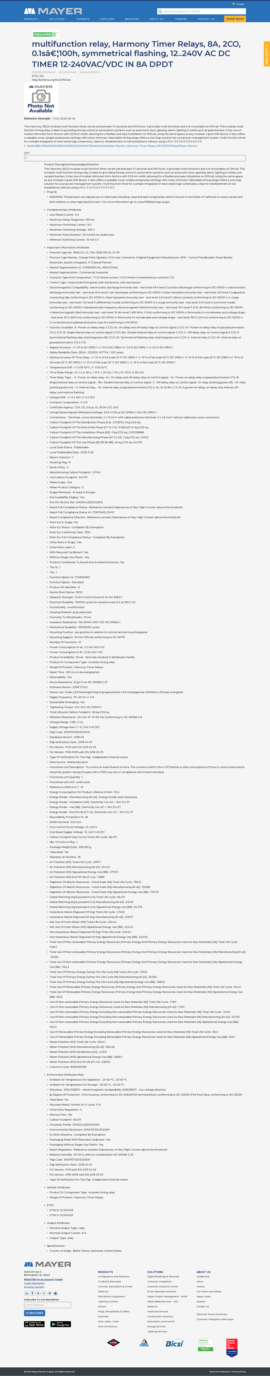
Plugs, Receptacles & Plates (114, 1311)
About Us (156, 19)
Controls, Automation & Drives (115, 1286)
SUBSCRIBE (34, 1313)
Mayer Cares (204, 1296)
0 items (240, 4)
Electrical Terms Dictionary (212, 1314)
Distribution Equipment (111, 1296)
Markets (83, 19)
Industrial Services (157, 1311)
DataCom (103, 1291)
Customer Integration (159, 1281)
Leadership (203, 1276)
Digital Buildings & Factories (163, 1276)
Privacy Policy (239, 1372)
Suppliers (107, 19)
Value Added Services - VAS (162, 1301)
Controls (113, 1301)
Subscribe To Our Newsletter (41, 1299)
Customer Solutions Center (162, 1286)
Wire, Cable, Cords (108, 1321)
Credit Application (34, 1283)
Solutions (57, 19)
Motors (102, 1306)
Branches (132, 19)
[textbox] (201, 11)
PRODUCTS (105, 1272)
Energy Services (156, 1326)
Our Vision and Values (209, 1291)
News (200, 1281)
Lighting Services (157, 1331)
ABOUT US (204, 1272)
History (201, 1286)
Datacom (152, 1306)
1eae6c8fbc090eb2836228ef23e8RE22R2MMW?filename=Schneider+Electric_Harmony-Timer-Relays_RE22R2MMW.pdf (112, 145)
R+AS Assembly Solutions (161, 1291)
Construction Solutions (160, 1316)
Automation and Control (161, 1321)
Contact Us (206, 19)
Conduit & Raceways (109, 1281)
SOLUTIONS (155, 1272)
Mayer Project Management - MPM (167, 1296)
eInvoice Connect (34, 1287)
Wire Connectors (107, 1326)
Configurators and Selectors (113, 1276)
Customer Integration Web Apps (215, 1319)
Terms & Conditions (219, 1372)
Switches (103, 1316)
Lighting (103, 1301)
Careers (181, 19)
